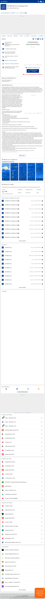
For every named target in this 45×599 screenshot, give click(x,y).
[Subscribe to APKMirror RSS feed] (38, 389)
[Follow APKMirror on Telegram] (28, 389)
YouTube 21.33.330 (8, 522)
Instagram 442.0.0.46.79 (9, 470)
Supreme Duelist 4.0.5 (9, 514)
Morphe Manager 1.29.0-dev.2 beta (11, 578)
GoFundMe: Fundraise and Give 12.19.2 (12, 574)
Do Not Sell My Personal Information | (26, 596)
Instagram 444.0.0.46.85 (9, 518)
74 (9, 43)
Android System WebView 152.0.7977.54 (13, 542)
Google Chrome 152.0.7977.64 (11, 534)
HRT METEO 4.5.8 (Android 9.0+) (11, 204)
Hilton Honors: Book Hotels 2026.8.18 (12, 558)
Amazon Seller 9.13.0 (9, 570)
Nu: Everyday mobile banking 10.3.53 (12, 586)
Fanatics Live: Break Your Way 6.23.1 (12, 549)
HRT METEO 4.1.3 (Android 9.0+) (11, 225)
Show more (22, 155)
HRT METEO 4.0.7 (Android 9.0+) (11, 233)
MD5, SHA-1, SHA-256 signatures (11, 60)
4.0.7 (4, 191)
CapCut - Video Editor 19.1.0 (10, 422)
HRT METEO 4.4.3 (8, 255)
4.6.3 (13, 161)
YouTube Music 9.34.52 (9, 538)
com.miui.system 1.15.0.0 (10, 478)
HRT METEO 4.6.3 (8, 247)
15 (10, 63)
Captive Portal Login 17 (9, 530)
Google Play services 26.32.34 (11, 494)
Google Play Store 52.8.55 (10, 446)
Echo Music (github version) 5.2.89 (11, 430)
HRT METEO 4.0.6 (8, 284)
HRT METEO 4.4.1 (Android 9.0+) (11, 213)
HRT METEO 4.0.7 (8, 280)
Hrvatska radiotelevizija (13, 8)
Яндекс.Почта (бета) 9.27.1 (10, 562)
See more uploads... (22, 240)
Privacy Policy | (16, 596)
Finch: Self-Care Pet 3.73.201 (10, 566)
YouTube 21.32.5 (8, 442)
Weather (4, 39)
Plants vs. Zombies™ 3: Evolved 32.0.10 (12, 582)
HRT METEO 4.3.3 (8, 263)
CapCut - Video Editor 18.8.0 (10, 417)
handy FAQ (24, 187)
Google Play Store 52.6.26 (10, 438)
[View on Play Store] (38, 39)
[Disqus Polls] (22, 307)
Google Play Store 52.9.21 (10, 510)
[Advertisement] (22, 25)
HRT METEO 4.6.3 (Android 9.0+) (11, 200)
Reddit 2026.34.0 (8, 486)
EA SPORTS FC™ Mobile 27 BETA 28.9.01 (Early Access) (15, 482)
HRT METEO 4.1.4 (8, 267)
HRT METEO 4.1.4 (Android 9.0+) (11, 221)
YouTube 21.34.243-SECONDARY (11, 498)
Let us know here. (25, 595)
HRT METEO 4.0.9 (8, 275)
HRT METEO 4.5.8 (8, 251)
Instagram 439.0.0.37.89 (9, 454)
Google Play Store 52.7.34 (10, 434)
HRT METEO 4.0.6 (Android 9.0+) (11, 237)
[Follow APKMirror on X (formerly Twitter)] (6, 389)
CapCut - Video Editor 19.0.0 (10, 426)
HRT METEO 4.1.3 (8, 271)
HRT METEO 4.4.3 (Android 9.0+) (11, 208)
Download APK (33, 71)
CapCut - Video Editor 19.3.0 (10, 490)
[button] (33, 39)
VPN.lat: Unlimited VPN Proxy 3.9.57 (12, 553)
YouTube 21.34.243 (8, 474)
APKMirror (5, 1)
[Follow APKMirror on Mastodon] (17, 389)
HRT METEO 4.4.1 (8, 259)
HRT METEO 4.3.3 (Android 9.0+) (11, 217)
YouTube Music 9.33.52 (9, 450)
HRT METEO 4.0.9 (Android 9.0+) (11, 229)
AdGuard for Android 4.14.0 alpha (11, 526)
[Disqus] (22, 338)
